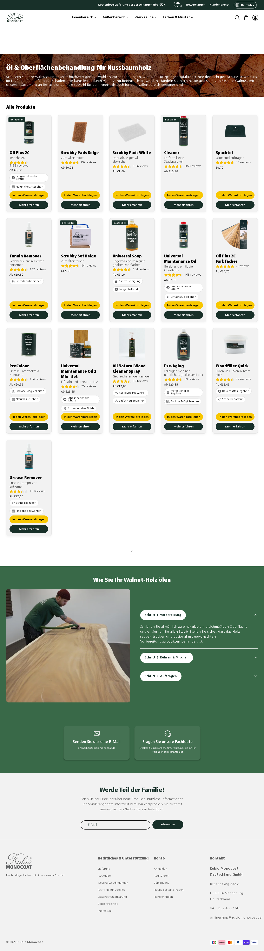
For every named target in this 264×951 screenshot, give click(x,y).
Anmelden (160, 868)
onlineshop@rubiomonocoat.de (236, 917)
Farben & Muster (176, 17)
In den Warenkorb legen (29, 195)
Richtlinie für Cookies (111, 889)
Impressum (105, 911)
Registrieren (161, 875)
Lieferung (104, 868)
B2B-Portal (178, 5)
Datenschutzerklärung (112, 897)
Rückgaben (105, 875)
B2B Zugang (161, 882)
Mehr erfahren (29, 205)
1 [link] (121, 551)
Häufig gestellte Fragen (169, 889)
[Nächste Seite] (143, 551)
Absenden (168, 824)
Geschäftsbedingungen (113, 882)
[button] (237, 17)
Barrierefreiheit (108, 904)
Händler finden (163, 897)
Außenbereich (114, 17)
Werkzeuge (144, 17)
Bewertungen (195, 5)
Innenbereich (82, 17)
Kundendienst (220, 5)
